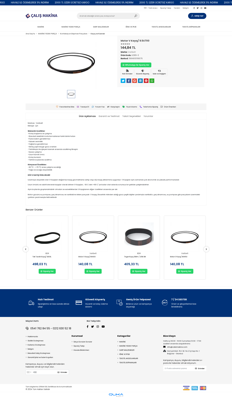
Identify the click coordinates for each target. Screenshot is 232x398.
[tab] (87, 116)
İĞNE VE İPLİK (124, 354)
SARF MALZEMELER (126, 350)
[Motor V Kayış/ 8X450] (185, 237)
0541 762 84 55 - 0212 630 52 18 (50, 328)
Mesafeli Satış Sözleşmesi (39, 353)
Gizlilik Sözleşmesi (35, 340)
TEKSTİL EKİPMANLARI (128, 362)
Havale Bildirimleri (81, 350)
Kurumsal (77, 336)
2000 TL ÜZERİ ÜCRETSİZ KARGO (72, 2)
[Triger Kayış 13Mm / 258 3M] (139, 237)
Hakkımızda (33, 336)
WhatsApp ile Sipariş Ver (137, 65)
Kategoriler (123, 336)
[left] (25, 249)
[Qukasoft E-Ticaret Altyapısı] (116, 395)
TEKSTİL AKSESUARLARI (128, 358)
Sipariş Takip (165, 8)
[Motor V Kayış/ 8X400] (93, 237)
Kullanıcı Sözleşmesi (36, 345)
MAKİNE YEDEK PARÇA (128, 346)
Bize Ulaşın (169, 336)
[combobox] (29, 372)
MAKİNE (122, 341)
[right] (206, 249)
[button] (197, 16)
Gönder (63, 372)
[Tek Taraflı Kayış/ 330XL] (47, 237)
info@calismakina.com (177, 347)
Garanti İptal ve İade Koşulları (40, 357)
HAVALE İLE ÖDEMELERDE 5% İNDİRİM (30, 2)
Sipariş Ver (48, 271)
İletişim (186, 8)
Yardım (177, 8)
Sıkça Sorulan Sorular (83, 341)
